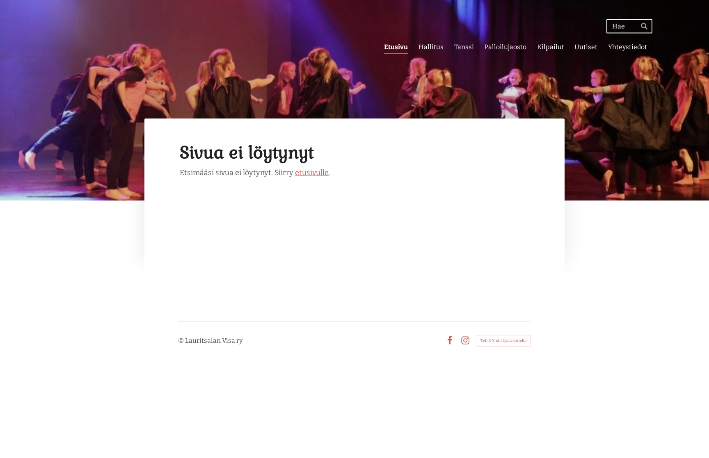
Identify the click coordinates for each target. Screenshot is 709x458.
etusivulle (312, 172)
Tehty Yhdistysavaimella (503, 340)
